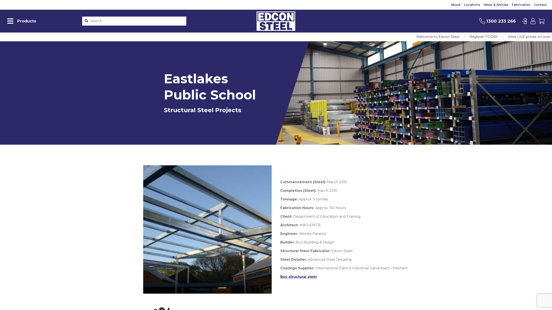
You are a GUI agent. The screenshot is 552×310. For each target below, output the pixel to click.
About (456, 5)
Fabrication (521, 5)
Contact (540, 5)
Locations (472, 5)
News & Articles (496, 5)
